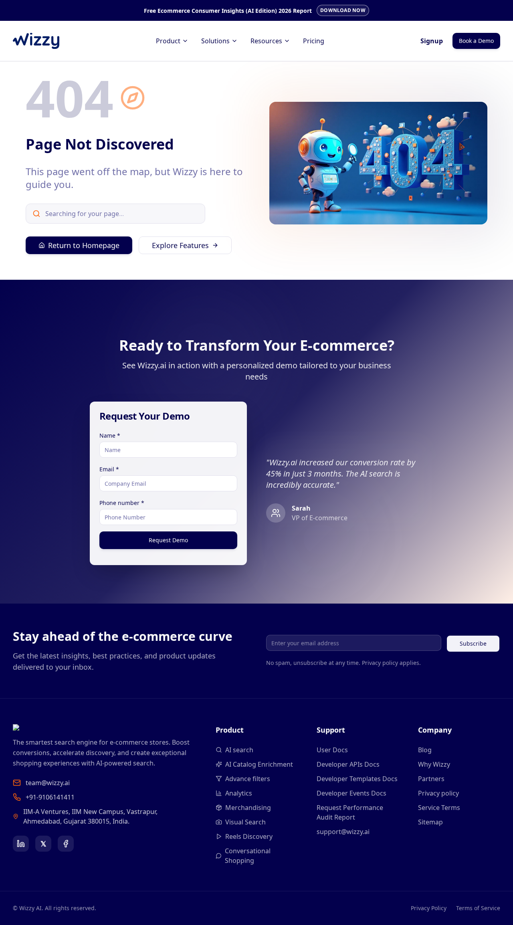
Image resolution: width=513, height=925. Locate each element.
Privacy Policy (428, 908)
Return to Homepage (83, 245)
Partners (431, 778)
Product (168, 40)
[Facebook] (66, 844)
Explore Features (180, 245)
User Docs (332, 749)
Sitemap (430, 822)
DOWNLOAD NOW (343, 10)
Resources (266, 40)
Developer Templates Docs (357, 778)
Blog (425, 749)
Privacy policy (438, 793)
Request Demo (168, 540)
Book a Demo (476, 40)
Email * (109, 469)
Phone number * (121, 503)
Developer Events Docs (351, 793)
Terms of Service (478, 908)
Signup (431, 40)
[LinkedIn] (21, 844)
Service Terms (439, 807)
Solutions (215, 40)
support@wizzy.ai (343, 831)
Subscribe (473, 643)
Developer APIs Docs (348, 764)
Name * (109, 435)
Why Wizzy (434, 764)
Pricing (313, 40)
